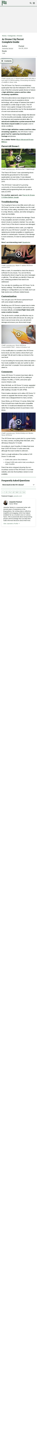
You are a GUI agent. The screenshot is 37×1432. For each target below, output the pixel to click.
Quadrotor (26, 242)
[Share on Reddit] (13, 492)
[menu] (34, 3)
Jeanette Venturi (7, 48)
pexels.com (9, 78)
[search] (30, 3)
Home (4, 36)
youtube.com (10, 169)
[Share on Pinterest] (16, 492)
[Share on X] (9, 492)
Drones (19, 36)
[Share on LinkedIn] (24, 492)
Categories (12, 36)
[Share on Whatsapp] (20, 492)
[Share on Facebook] (6, 492)
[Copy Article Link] (2, 492)
